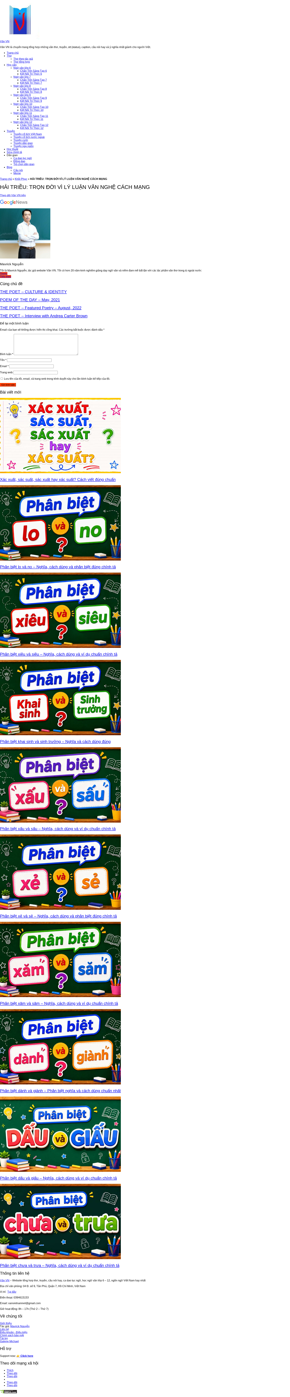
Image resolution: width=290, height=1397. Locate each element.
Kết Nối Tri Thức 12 (31, 128)
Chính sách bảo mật (12, 1335)
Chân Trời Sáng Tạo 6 (33, 70)
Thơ (9, 55)
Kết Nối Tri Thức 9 (31, 101)
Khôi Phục (21, 179)
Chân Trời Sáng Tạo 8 (33, 89)
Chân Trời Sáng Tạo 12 (34, 125)
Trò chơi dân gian (23, 164)
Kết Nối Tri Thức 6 (31, 73)
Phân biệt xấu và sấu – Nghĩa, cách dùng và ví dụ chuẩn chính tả (58, 828)
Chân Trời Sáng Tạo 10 (34, 107)
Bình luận (6, 354)
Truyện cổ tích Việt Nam (27, 134)
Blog (9, 167)
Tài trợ (4, 1338)
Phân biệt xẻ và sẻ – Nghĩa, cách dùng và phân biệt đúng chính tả (58, 916)
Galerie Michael (9, 1341)
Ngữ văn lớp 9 (22, 95)
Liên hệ (4, 1329)
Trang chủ (13, 52)
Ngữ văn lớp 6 (22, 67)
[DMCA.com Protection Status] (8, 1392)
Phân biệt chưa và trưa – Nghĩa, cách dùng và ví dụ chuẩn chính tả (59, 1265)
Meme (17, 173)
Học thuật (12, 149)
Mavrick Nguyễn (20, 1326)
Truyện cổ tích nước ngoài (29, 137)
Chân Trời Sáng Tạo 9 (33, 98)
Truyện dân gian (23, 143)
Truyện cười (20, 140)
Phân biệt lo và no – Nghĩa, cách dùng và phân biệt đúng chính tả (58, 567)
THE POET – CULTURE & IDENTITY (33, 291)
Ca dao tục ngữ (22, 158)
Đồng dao (19, 161)
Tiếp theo (5, 276)
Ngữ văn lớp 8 (22, 85)
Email (4, 366)
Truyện (11, 131)
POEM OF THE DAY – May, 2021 (30, 300)
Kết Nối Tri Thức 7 (31, 82)
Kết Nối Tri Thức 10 (31, 110)
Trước (3, 273)
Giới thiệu (6, 1323)
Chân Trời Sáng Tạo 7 (33, 79)
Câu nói (18, 170)
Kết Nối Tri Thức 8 (31, 92)
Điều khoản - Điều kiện (13, 1332)
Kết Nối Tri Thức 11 (31, 119)
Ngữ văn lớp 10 (22, 104)
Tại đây (11, 1291)
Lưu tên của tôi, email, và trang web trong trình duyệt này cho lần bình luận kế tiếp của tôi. (57, 378)
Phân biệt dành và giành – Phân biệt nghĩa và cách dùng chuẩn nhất (60, 1090)
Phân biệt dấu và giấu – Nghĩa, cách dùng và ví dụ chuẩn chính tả (58, 1178)
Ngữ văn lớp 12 (22, 122)
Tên (3, 360)
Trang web (6, 372)
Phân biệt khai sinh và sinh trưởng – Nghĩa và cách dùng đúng (55, 741)
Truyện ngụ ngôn (23, 146)
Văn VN (4, 41)
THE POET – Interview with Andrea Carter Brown (43, 316)
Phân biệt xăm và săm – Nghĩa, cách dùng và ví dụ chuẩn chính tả (59, 1003)
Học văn (12, 64)
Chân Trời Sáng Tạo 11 (34, 116)
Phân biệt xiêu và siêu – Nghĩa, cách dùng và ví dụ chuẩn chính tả (58, 654)
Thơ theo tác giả (23, 58)
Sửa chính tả (14, 152)
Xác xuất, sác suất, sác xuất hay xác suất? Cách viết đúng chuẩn (58, 479)
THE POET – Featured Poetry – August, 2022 (40, 308)
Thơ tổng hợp (21, 61)
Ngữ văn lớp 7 (22, 76)
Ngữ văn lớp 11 (22, 113)
